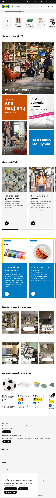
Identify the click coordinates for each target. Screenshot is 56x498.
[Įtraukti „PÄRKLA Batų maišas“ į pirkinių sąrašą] (22, 402)
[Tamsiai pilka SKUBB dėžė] (29, 353)
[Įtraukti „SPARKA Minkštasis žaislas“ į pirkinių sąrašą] (3, 403)
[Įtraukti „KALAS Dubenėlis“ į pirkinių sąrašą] (38, 402)
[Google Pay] (45, 480)
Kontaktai (40, 495)
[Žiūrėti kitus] (53, 394)
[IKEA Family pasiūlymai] (41, 142)
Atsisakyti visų (23, 488)
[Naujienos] (14, 107)
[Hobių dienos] (41, 112)
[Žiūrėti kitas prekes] (53, 23)
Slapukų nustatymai (10, 492)
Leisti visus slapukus (11, 488)
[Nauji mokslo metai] (14, 138)
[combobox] (24, 6)
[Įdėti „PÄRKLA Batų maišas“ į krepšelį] (19, 402)
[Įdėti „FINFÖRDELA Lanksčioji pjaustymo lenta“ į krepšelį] (50, 405)
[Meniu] (52, 6)
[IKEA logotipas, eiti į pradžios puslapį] (5, 6)
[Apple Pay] (40, 480)
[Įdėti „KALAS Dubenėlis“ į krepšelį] (34, 402)
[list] (28, 23)
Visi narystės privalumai (7, 428)
